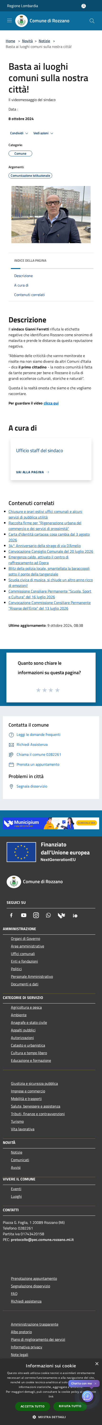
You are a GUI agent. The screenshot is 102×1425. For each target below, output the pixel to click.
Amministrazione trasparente (34, 1324)
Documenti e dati (24, 984)
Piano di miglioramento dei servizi (38, 1339)
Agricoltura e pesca (26, 1007)
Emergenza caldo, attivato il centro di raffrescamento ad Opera (39, 560)
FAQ (14, 1293)
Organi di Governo (25, 938)
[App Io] (75, 915)
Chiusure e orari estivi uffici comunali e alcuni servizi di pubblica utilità (45, 514)
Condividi (17, 133)
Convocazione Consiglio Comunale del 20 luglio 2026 (51, 551)
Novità (27, 41)
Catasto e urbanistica (28, 1045)
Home (10, 41)
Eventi (16, 1189)
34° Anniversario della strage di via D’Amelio (45, 545)
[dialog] (51, 1392)
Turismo (17, 1121)
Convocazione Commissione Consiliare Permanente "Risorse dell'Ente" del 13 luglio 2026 (50, 605)
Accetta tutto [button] (33, 1406)
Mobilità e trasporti (26, 1098)
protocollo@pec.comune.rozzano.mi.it (42, 1239)
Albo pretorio (21, 1332)
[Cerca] (92, 21)
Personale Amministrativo (32, 976)
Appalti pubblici (23, 1030)
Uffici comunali (23, 953)
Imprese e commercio (28, 1091)
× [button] (96, 1364)
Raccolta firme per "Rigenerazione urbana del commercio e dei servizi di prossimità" (45, 525)
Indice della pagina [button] (30, 260)
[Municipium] (61, 915)
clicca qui (51, 403)
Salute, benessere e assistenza (35, 1106)
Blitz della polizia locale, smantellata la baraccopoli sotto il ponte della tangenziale (49, 571)
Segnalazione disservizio (30, 1286)
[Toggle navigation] (9, 20)
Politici (16, 969)
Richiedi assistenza (26, 1301)
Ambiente (19, 1015)
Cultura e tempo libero (29, 1053)
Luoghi (16, 1196)
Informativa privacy (26, 1347)
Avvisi (16, 1167)
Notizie (44, 41)
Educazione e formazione (31, 1060)
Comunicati (20, 1160)
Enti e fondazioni (24, 961)
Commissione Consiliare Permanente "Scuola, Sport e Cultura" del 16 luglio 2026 (50, 594)
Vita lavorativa (22, 1129)
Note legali (19, 1354)
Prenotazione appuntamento (34, 1278)
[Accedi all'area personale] (83, 6)
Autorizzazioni (22, 1037)
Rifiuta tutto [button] (70, 1406)
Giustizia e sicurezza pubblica (34, 1083)
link (51, 1396)
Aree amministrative (27, 946)
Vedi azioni (41, 133)
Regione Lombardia (22, 6)
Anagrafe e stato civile (29, 1022)
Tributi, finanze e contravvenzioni (38, 1114)
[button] (51, 1417)
